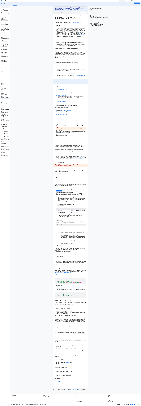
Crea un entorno (57, 122)
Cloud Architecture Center (79, 400)
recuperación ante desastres (77, 22)
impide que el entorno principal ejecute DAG (65, 110)
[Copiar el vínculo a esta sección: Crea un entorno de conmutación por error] (70, 121)
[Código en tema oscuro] (84, 279)
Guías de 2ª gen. (15, 4)
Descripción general (3, 4)
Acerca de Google (13, 404)
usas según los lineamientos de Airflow (80, 75)
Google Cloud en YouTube (111, 400)
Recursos (28, 4)
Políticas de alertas (67, 257)
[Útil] (84, 15)
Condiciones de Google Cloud (27, 404)
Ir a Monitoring (59, 190)
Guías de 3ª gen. (9, 4)
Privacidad (17, 404)
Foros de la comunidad (46, 396)
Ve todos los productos (13, 396)
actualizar (69, 130)
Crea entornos (58, 381)
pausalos (67, 362)
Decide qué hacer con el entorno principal (61, 114)
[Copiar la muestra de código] (85, 279)
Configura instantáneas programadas (61, 101)
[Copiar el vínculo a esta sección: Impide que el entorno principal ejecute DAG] (70, 308)
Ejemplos (24, 4)
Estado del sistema (45, 400)
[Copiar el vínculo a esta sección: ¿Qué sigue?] (60, 378)
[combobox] (122, 1)
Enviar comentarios (82, 17)
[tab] (56, 274)
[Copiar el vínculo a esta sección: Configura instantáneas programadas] (68, 173)
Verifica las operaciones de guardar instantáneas (67, 187)
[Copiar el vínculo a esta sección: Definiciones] (60, 25)
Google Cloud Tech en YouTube (112, 401)
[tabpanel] (70, 287)
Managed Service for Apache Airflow (8, 3)
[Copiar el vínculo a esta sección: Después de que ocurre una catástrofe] (71, 300)
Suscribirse (132, 404)
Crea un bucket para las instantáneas (61, 95)
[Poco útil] (85, 15)
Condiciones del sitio (21, 404)
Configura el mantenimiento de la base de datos (62, 100)
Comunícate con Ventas (13, 400)
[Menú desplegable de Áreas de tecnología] (16, 1)
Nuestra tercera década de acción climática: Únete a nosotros (38, 404)
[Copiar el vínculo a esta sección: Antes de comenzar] (63, 67)
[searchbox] (5, 7)
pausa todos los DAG (70, 311)
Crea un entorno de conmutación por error (61, 89)
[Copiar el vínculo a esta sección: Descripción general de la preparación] (71, 86)
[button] (5, 46)
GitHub (76, 396)
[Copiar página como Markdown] (73, 18)
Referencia (32, 4)
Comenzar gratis (137, 3)
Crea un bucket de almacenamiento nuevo (60, 153)
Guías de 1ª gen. (20, 4)
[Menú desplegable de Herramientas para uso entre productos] (28, 1)
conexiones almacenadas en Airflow (78, 148)
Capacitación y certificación (79, 401)
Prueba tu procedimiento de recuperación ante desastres (63, 102)
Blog (108, 396)
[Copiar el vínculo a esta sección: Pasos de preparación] (64, 117)
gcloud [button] (56, 274)
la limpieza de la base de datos (81, 169)
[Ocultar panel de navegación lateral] (9, 404)
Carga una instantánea (59, 111)
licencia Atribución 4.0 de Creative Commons (74, 389)
